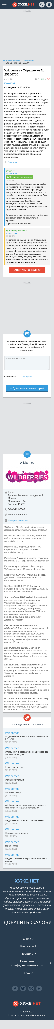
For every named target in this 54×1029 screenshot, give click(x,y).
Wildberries (11, 173)
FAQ (27, 972)
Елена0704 (11, 233)
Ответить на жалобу (27, 269)
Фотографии (10, 376)
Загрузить (27, 376)
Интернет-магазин (18, 520)
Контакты (27, 946)
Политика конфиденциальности (27, 963)
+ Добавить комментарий (27, 388)
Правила (27, 953)
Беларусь (12, 162)
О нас (27, 938)
